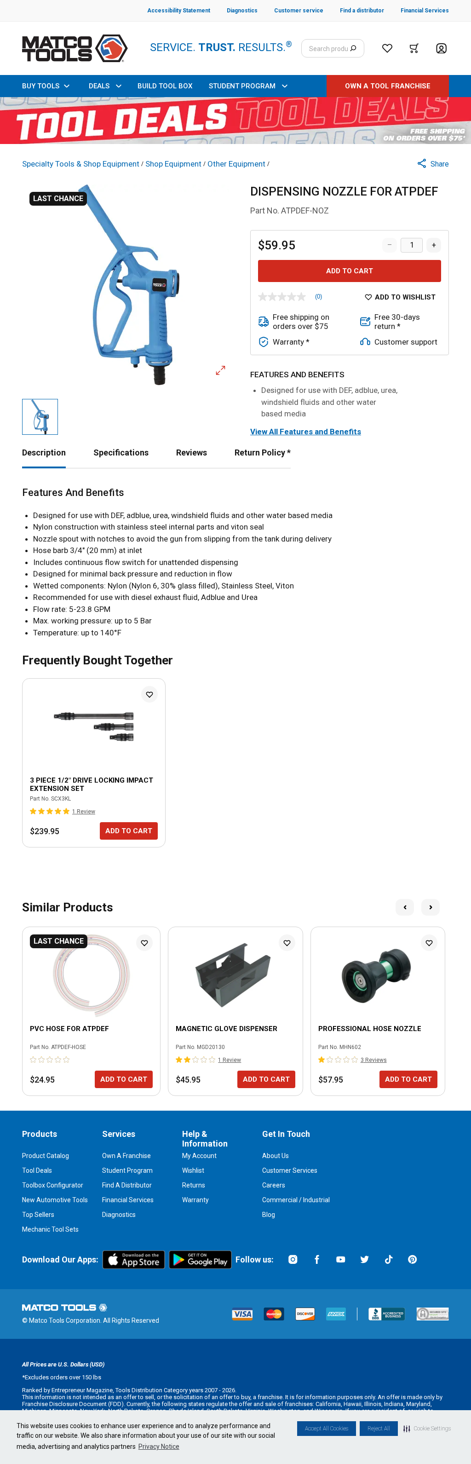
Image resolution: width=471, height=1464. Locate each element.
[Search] (353, 48)
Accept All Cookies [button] (326, 1428)
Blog (268, 1214)
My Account (199, 1155)
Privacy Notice (158, 1446)
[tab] (44, 452)
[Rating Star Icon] (33, 811)
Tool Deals (37, 1170)
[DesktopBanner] (235, 120)
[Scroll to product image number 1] (40, 417)
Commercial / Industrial (296, 1200)
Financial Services (128, 1200)
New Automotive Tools (55, 1200)
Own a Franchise (126, 1155)
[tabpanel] (235, 563)
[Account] (441, 48)
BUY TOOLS (40, 86)
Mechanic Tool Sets (50, 1229)
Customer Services (289, 1170)
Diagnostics (119, 1214)
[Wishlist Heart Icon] (149, 694)
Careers (273, 1185)
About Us (275, 1155)
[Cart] (414, 48)
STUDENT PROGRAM (242, 86)
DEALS (99, 86)
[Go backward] (405, 907)
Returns (193, 1185)
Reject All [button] (379, 1428)
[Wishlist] (387, 48)
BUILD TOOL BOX (165, 86)
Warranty (195, 1200)
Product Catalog (45, 1155)
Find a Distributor (127, 1185)
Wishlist (193, 1170)
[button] (427, 1428)
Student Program (127, 1170)
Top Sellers (38, 1214)
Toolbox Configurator (52, 1185)
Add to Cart (349, 271)
